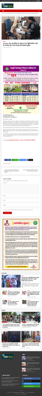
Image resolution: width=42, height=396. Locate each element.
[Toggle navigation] (3, 11)
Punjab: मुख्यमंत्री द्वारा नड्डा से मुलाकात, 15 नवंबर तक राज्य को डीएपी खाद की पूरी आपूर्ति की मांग (20, 140)
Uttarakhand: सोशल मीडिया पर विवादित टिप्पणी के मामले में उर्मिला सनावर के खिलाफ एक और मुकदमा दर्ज (11, 345)
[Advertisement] (21, 56)
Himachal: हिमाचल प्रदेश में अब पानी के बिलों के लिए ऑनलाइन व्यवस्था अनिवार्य (13, 303)
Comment (5, 182)
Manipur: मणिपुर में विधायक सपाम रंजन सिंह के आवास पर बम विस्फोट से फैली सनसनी (30, 325)
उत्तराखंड (4, 41)
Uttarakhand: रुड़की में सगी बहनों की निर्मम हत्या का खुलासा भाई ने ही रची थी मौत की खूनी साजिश (30, 345)
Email (4, 200)
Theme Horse (31, 392)
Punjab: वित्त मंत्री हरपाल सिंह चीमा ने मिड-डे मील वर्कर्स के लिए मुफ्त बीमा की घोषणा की (30, 170)
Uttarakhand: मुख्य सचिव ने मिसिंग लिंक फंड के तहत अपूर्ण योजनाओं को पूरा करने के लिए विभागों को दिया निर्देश (11, 171)
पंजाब (30, 300)
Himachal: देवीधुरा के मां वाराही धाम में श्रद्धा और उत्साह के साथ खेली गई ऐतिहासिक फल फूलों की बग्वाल (33, 293)
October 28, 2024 (6, 47)
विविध (24, 354)
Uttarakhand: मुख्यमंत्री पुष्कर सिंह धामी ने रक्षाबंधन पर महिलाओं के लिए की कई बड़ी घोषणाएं (14, 293)
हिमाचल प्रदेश (9, 300)
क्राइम (28, 300)
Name (4, 195)
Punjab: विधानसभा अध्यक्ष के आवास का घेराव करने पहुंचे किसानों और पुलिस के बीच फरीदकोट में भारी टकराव (33, 303)
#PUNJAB (9, 163)
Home (20, 0)
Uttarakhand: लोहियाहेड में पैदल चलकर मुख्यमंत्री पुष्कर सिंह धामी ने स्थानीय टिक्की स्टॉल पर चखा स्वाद (30, 279)
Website (4, 205)
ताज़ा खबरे (4, 273)
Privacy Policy (29, 0)
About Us (24, 0)
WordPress (25, 394)
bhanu (11, 47)
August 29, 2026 (24, 282)
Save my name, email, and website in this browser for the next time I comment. (18, 209)
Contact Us (34, 0)
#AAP (6, 163)
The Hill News (15, 392)
